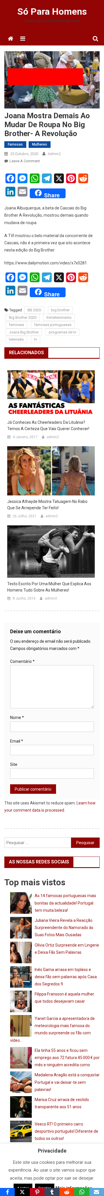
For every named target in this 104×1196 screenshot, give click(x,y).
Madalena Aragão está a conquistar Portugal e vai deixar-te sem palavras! (67, 1082)
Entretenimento (59, 317)
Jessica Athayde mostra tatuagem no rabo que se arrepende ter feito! (47, 504)
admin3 (51, 598)
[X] (22, 1192)
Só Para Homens (52, 11)
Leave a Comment (25, 161)
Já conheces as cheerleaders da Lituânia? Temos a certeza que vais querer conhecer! (48, 425)
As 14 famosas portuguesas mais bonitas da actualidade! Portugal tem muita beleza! (65, 902)
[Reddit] (67, 1192)
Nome (17, 717)
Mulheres (39, 144)
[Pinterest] (37, 1192)
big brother (60, 310)
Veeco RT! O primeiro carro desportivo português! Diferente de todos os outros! (66, 1131)
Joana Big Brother (24, 332)
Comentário (22, 661)
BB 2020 (34, 310)
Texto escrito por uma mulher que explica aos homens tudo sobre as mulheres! (49, 586)
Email (16, 741)
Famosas (15, 144)
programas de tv (62, 332)
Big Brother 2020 (22, 317)
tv (35, 339)
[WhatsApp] (81, 1192)
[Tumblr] (51, 1192)
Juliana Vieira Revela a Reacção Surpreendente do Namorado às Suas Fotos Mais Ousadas (64, 927)
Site (13, 764)
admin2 (54, 154)
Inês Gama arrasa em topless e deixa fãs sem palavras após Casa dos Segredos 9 (66, 976)
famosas (16, 325)
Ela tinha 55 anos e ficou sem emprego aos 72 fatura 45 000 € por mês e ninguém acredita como (67, 1057)
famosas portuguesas (52, 325)
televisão (16, 339)
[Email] (96, 1192)
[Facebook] (7, 1192)
